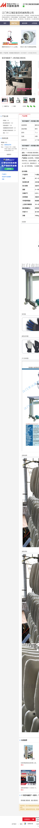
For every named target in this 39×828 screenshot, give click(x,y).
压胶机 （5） (6, 120)
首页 (1, 53)
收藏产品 (6, 106)
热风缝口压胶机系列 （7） (9, 130)
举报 (14, 106)
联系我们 (22, 824)
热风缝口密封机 (25, 800)
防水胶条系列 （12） (8, 123)
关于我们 (14, 824)
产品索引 (4, 174)
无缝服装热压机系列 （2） (9, 128)
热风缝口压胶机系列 (14, 53)
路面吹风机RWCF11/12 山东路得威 (11, 47)
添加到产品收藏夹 (6, 177)
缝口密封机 (34, 800)
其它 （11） (6, 133)
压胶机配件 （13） (7, 125)
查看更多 (9, 154)
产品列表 (6, 53)
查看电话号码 (7, 145)
